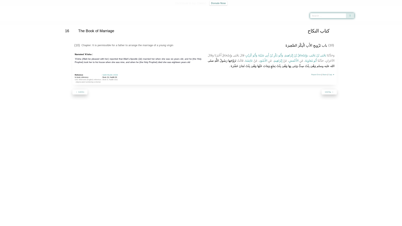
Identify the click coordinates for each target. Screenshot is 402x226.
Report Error (316, 74)
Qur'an (363, 8)
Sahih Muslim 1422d (110, 75)
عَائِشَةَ (249, 60)
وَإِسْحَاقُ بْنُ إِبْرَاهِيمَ (296, 55)
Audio (394, 8)
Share (324, 74)
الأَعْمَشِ (294, 60)
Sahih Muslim (84, 22)
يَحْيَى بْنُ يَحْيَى (317, 55)
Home (73, 22)
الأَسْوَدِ (263, 60)
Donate (221, 223)
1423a (328, 92)
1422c (81, 92)
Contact (211, 223)
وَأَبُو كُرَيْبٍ (251, 55)
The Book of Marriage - (108, 22)
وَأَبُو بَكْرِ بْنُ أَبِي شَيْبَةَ (270, 55)
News (176, 223)
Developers (198, 223)
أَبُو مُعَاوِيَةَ (311, 60)
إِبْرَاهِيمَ (278, 60)
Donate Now (218, 3)
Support (185, 223)
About (168, 223)
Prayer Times (383, 8)
